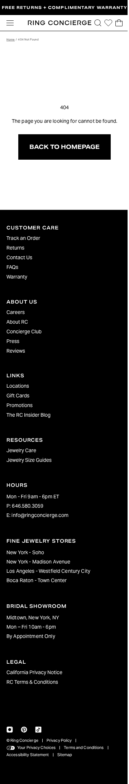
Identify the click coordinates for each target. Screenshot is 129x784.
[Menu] (10, 22)
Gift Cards (17, 395)
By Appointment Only (30, 636)
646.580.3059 (27, 506)
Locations (17, 386)
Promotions (19, 405)
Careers (15, 312)
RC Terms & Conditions (32, 682)
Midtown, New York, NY (32, 617)
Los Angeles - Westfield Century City (48, 571)
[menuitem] (62, 238)
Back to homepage (63, 147)
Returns (15, 248)
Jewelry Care (21, 450)
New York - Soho (25, 552)
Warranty (16, 277)
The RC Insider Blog (28, 415)
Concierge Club (24, 331)
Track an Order (23, 238)
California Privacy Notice (34, 672)
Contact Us (19, 257)
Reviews (15, 351)
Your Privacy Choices (36, 747)
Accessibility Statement (27, 754)
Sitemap (64, 754)
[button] (94, 22)
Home (10, 39)
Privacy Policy (59, 740)
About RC (17, 322)
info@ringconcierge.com (39, 515)
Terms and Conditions (84, 747)
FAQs (12, 267)
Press (12, 341)
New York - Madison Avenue (38, 561)
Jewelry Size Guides (29, 460)
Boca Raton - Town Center (36, 580)
